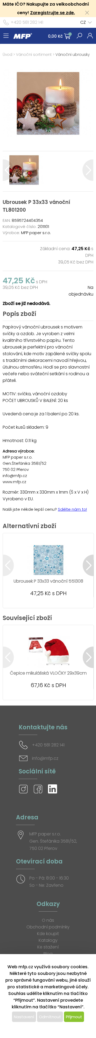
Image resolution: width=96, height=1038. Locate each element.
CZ (83, 22)
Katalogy (48, 940)
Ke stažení (48, 947)
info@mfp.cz (45, 758)
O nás (48, 920)
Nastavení (24, 1017)
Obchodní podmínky (48, 927)
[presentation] (8, 170)
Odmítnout (50, 1017)
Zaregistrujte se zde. (52, 13)
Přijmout (74, 1017)
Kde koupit (48, 934)
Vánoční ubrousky (72, 54)
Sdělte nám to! (72, 509)
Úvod (7, 54)
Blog (48, 954)
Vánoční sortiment (34, 54)
